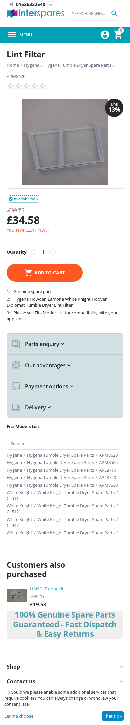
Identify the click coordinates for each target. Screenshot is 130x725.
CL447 (13, 525)
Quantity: (17, 252)
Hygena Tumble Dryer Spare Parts (77, 65)
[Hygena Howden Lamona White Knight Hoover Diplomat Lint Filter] (65, 142)
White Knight (19, 492)
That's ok (113, 716)
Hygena (31, 65)
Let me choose (18, 716)
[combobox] (95, 13)
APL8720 (107, 477)
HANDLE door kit (47, 589)
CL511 (13, 498)
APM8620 (16, 76)
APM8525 (108, 462)
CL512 (13, 512)
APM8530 (108, 485)
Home (13, 65)
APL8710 (107, 470)
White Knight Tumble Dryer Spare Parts (76, 492)
